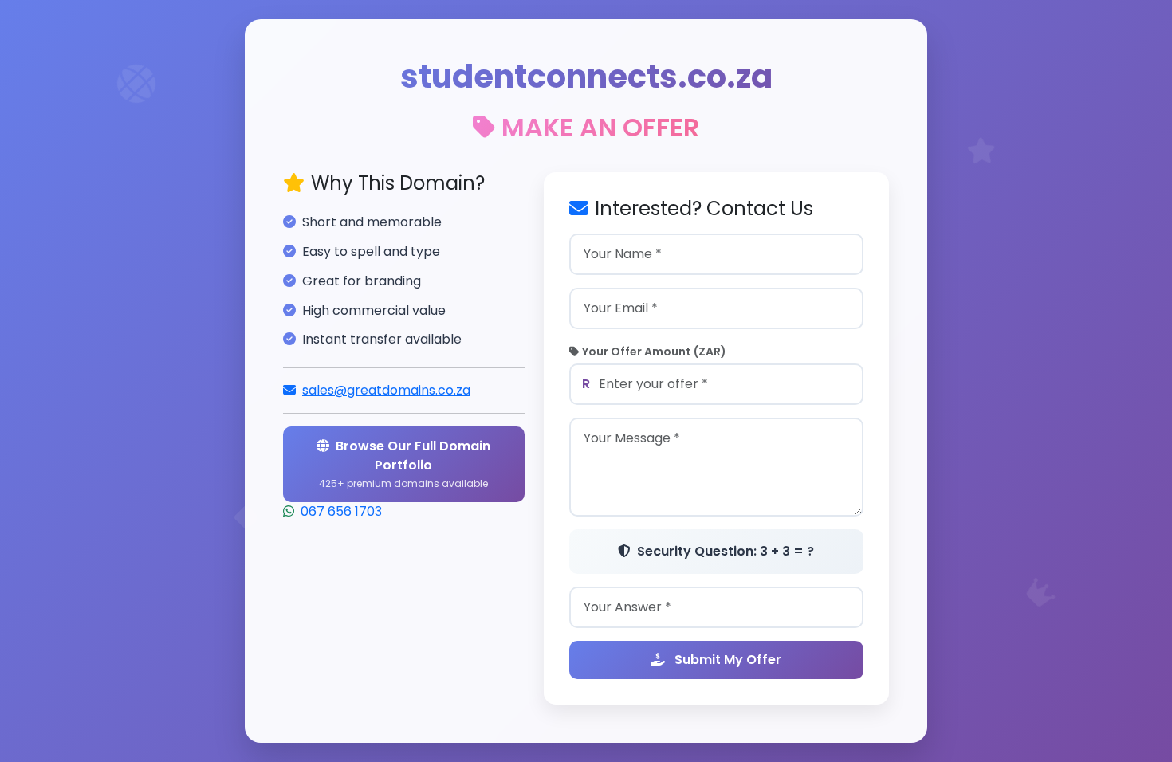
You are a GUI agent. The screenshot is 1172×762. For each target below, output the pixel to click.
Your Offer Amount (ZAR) (654, 351)
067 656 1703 (341, 511)
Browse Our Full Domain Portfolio (404, 463)
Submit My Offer (726, 659)
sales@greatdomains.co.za (386, 390)
